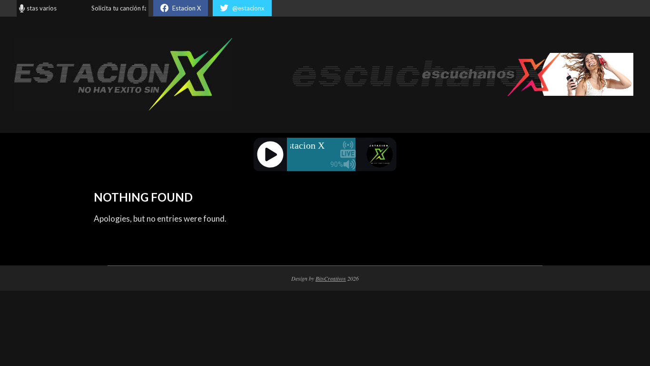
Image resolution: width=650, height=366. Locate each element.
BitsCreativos (330, 278)
